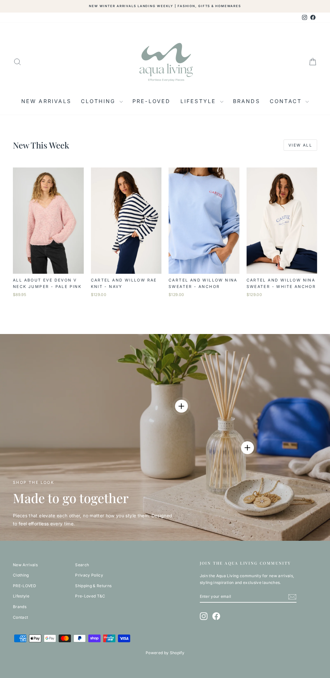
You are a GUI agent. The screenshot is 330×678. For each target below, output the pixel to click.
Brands (246, 101)
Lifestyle (199, 101)
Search (82, 564)
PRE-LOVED (151, 101)
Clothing (99, 101)
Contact (287, 101)
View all (300, 145)
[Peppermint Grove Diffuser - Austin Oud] (247, 447)
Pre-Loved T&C (90, 596)
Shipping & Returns (93, 585)
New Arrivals (46, 101)
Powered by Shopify (165, 652)
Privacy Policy (89, 575)
